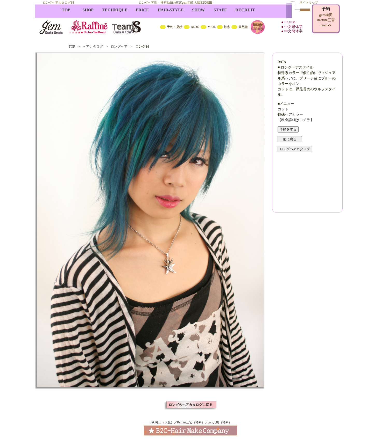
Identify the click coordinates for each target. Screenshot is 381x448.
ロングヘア (119, 46)
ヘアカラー (294, 114)
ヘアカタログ (93, 46)
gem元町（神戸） (220, 422)
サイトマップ (308, 2)
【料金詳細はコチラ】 (296, 120)
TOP (72, 46)
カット (283, 109)
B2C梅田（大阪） (162, 422)
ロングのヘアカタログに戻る (191, 405)
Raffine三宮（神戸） (191, 422)
